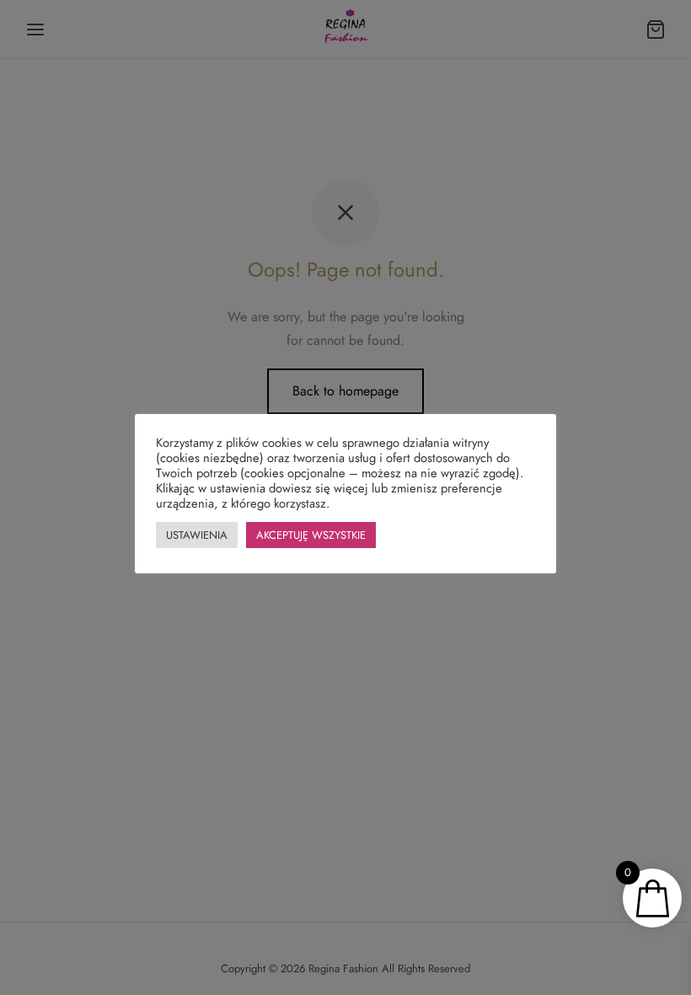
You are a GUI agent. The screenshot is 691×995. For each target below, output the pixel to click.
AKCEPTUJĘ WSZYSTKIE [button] (311, 535)
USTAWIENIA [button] (197, 535)
